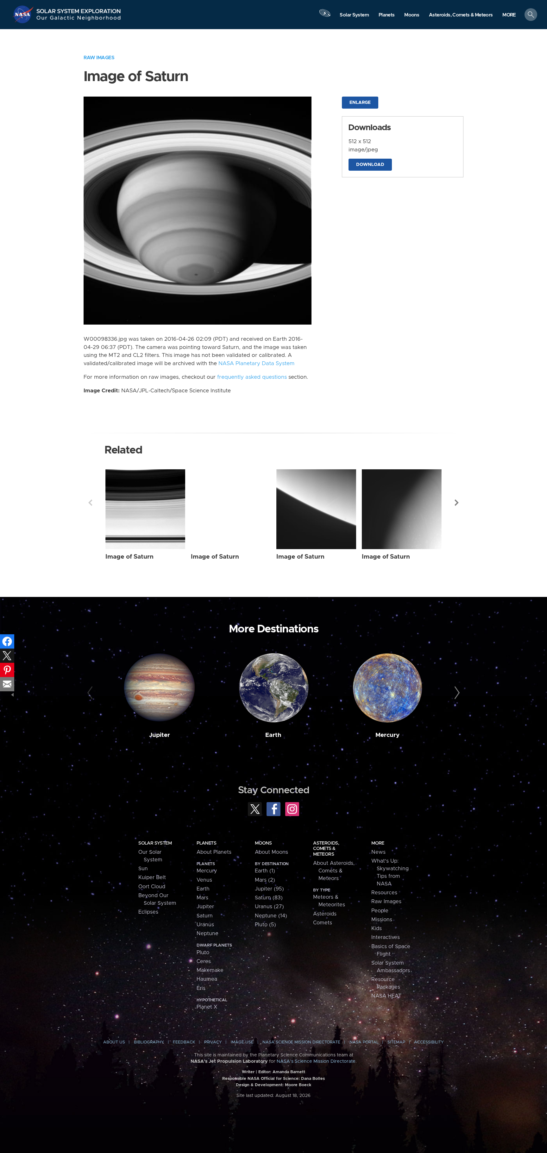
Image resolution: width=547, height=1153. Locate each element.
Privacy (213, 1042)
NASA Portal (364, 1042)
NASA (24, 14)
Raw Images (99, 57)
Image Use (242, 1042)
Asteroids (324, 913)
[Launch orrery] (324, 16)
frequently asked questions (252, 377)
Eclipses (148, 912)
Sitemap (396, 1042)
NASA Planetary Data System (256, 363)
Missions (381, 919)
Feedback (184, 1042)
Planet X (207, 1007)
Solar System (155, 843)
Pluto (203, 952)
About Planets (214, 852)
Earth (273, 735)
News (378, 852)
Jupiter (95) (269, 888)
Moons (263, 843)
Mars (202, 897)
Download (370, 164)
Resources (384, 892)
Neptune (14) (271, 915)
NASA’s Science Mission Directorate (316, 1061)
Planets (206, 843)
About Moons (271, 852)
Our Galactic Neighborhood (79, 19)
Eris (201, 988)
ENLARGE (360, 102)
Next (457, 502)
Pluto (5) (265, 924)
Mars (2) (265, 880)
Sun (143, 868)
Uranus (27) (269, 906)
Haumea (207, 979)
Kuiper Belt (152, 877)
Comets (322, 922)
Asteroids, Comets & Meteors (326, 849)
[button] (509, 15)
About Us (114, 1042)
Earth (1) (265, 870)
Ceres (204, 961)
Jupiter (159, 735)
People (379, 910)
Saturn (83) (269, 897)
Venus (204, 880)
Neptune (207, 933)
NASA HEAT (386, 995)
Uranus (205, 924)
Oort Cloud (151, 886)
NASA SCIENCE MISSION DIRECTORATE (301, 1042)
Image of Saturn (129, 557)
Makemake (210, 970)
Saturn (205, 915)
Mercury (387, 735)
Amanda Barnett (289, 1072)
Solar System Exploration (79, 9)
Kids (376, 928)
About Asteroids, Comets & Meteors (334, 871)
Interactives (385, 937)
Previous (90, 502)
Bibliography (149, 1042)
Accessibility (429, 1042)
